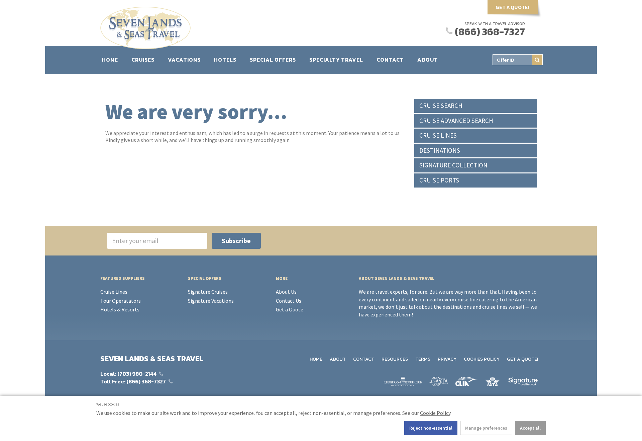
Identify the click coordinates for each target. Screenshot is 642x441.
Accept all (530, 428)
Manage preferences (486, 428)
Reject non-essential (430, 428)
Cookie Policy (435, 413)
